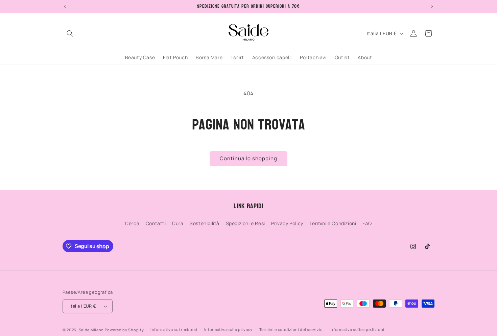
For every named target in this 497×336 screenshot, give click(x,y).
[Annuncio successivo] (432, 6)
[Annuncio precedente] (64, 6)
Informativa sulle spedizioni (357, 329)
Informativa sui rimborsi (173, 329)
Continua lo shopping (248, 158)
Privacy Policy (287, 223)
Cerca (132, 223)
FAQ (367, 223)
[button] (70, 33)
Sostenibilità (204, 223)
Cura (177, 223)
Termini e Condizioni (332, 223)
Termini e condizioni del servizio (291, 329)
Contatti (156, 223)
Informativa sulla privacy (228, 329)
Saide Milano (91, 329)
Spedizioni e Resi (245, 223)
